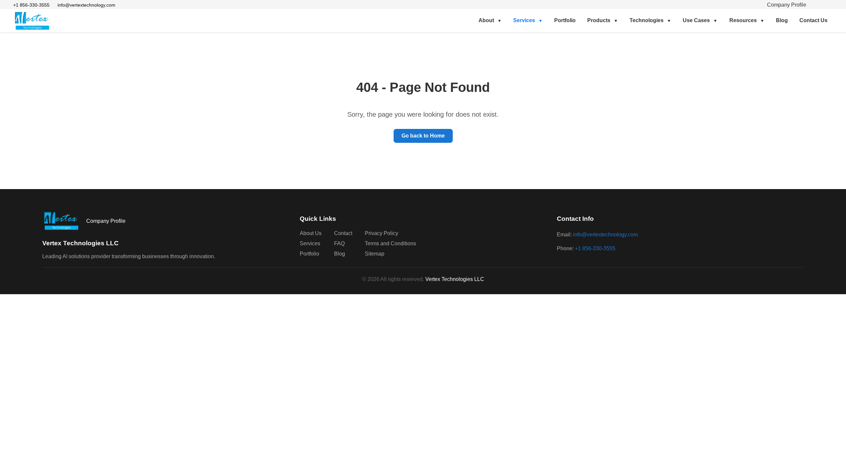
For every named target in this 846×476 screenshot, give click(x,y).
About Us (311, 233)
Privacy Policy (381, 233)
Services (524, 20)
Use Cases (696, 20)
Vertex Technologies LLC (454, 279)
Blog (782, 20)
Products (598, 20)
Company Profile (786, 5)
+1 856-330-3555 (31, 5)
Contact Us (813, 20)
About (486, 20)
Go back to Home (423, 136)
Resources (743, 20)
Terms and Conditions (390, 243)
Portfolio (565, 20)
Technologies (647, 20)
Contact (343, 233)
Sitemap (374, 254)
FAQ (339, 243)
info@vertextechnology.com (86, 5)
